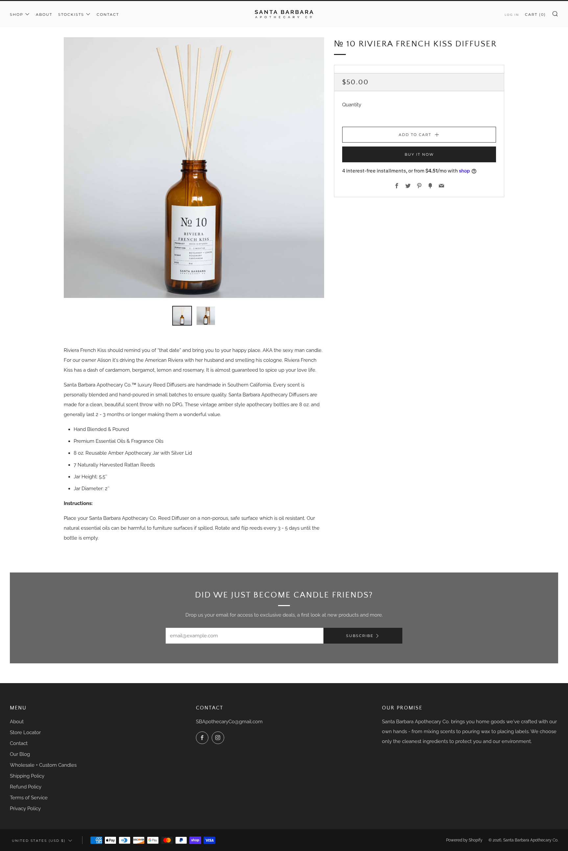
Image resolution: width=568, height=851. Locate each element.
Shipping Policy (27, 776)
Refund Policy (25, 787)
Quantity (351, 105)
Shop (16, 14)
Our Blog (20, 754)
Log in (512, 14)
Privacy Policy (25, 808)
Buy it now (419, 154)
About (44, 14)
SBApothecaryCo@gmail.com (229, 722)
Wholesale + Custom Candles (43, 765)
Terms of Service (29, 798)
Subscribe (359, 635)
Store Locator (25, 732)
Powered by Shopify (464, 840)
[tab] (182, 316)
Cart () (535, 14)
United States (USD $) (38, 840)
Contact (108, 14)
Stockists (71, 14)
